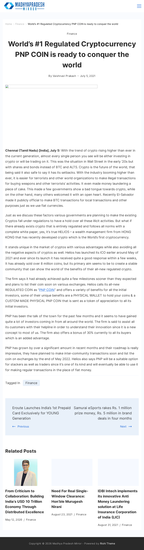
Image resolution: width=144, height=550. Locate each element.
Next (123, 426)
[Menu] (139, 6)
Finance (72, 33)
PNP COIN (46, 290)
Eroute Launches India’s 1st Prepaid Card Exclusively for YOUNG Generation (41, 413)
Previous (23, 426)
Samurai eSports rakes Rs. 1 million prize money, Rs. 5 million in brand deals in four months (103, 413)
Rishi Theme (107, 543)
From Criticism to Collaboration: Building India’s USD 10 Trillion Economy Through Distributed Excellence (24, 501)
